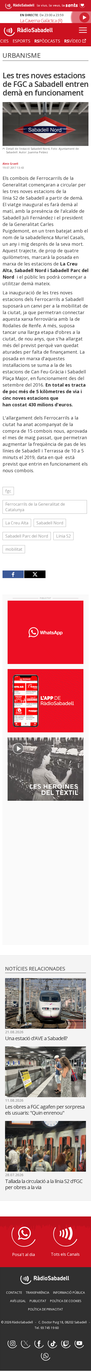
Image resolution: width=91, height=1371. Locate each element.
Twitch (65, 1343)
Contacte (14, 1292)
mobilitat (13, 549)
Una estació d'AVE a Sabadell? (36, 1038)
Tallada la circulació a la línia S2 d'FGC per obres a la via (43, 1184)
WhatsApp (45, 1356)
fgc (8, 491)
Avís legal (18, 1301)
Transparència (37, 1292)
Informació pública (69, 1292)
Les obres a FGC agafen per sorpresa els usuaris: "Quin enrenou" (44, 1109)
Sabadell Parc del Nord (26, 536)
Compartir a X (35, 574)
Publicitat (38, 1301)
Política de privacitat (45, 1309)
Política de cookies (65, 1301)
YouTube (79, 1343)
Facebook (39, 1343)
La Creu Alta (16, 523)
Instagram (12, 1343)
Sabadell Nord (49, 523)
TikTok (52, 1343)
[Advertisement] (45, 837)
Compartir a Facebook (13, 574)
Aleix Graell (10, 163)
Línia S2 (63, 536)
